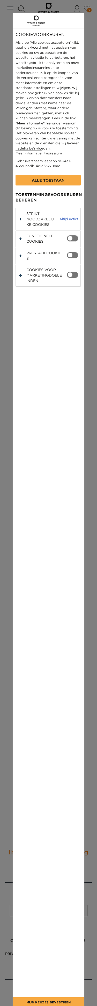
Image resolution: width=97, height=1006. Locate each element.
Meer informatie (29, 153)
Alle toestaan (48, 180)
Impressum (53, 153)
